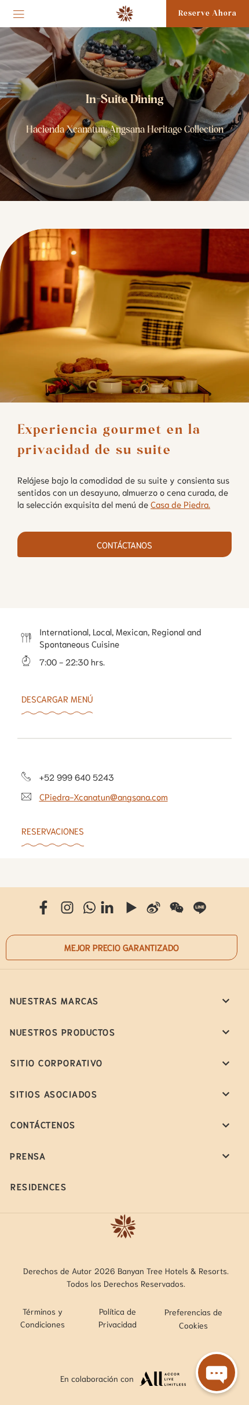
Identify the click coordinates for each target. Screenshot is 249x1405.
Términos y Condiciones (42, 1317)
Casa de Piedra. (180, 504)
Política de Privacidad (117, 1317)
